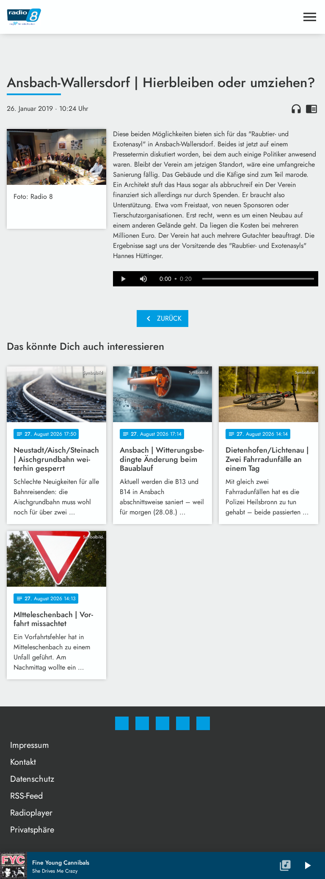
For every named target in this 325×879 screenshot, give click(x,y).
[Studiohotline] (183, 723)
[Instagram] (142, 723)
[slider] (258, 279)
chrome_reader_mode (311, 109)
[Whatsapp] (162, 723)
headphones (296, 109)
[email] (203, 723)
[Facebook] (122, 723)
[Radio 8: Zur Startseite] (152, 16)
